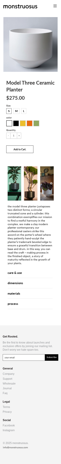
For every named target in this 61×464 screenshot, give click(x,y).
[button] (19, 149)
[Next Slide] (51, 183)
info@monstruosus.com (15, 447)
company (8, 373)
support (7, 378)
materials (14, 293)
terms (6, 407)
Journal (7, 388)
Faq (5, 393)
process (13, 304)
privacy (7, 411)
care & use (15, 273)
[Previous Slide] (9, 183)
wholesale (9, 383)
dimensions (15, 283)
